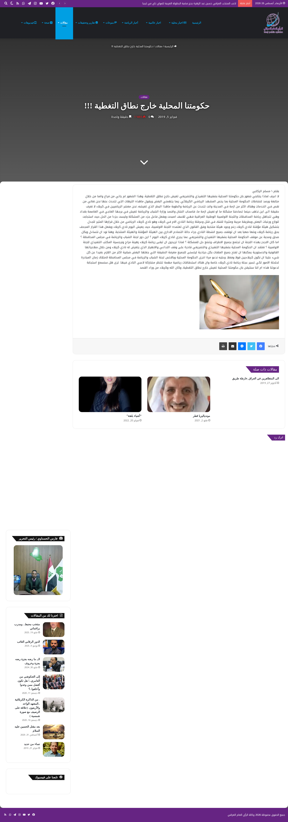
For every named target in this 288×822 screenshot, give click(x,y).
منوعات (110, 22)
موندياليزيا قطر (201, 415)
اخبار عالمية (155, 22)
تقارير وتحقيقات (87, 22)
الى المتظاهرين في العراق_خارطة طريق (255, 378)
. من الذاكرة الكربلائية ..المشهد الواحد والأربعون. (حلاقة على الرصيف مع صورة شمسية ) (27, 708)
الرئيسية (197, 22)
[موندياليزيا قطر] (178, 394)
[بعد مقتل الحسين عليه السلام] (53, 732)
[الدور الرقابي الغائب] (53, 647)
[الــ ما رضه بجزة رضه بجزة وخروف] (53, 664)
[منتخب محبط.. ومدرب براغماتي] (53, 629)
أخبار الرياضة (131, 22)
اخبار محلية (177, 22)
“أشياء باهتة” (134, 415)
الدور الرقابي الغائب (28, 641)
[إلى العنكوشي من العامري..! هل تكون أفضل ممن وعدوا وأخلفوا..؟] (53, 682)
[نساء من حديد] (53, 749)
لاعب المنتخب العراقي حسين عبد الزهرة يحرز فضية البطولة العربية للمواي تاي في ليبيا (189, 3)
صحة (47, 22)
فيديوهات (29, 22)
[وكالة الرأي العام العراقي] (273, 23)
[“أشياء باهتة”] (110, 394)
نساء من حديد (32, 744)
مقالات (64, 22)
